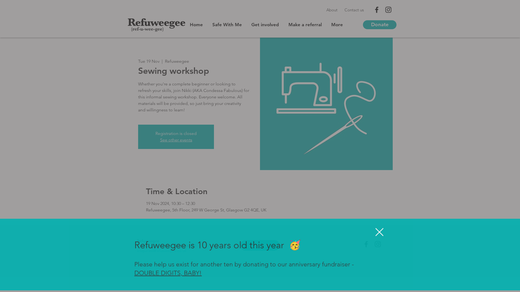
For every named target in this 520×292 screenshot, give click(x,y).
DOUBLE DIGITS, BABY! (168, 274)
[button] (379, 234)
